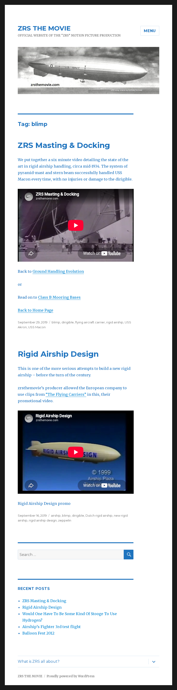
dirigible (68, 322)
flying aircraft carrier (90, 322)
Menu (150, 31)
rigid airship (114, 322)
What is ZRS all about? (38, 661)
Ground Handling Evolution (58, 271)
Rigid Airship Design (58, 354)
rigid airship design (43, 520)
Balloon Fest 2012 (38, 633)
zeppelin (64, 520)
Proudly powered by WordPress (70, 676)
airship (56, 515)
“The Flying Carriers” (66, 394)
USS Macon (37, 327)
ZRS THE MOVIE (44, 28)
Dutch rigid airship (99, 515)
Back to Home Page (35, 310)
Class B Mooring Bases (59, 297)
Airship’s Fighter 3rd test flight (51, 626)
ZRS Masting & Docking (64, 145)
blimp (56, 322)
